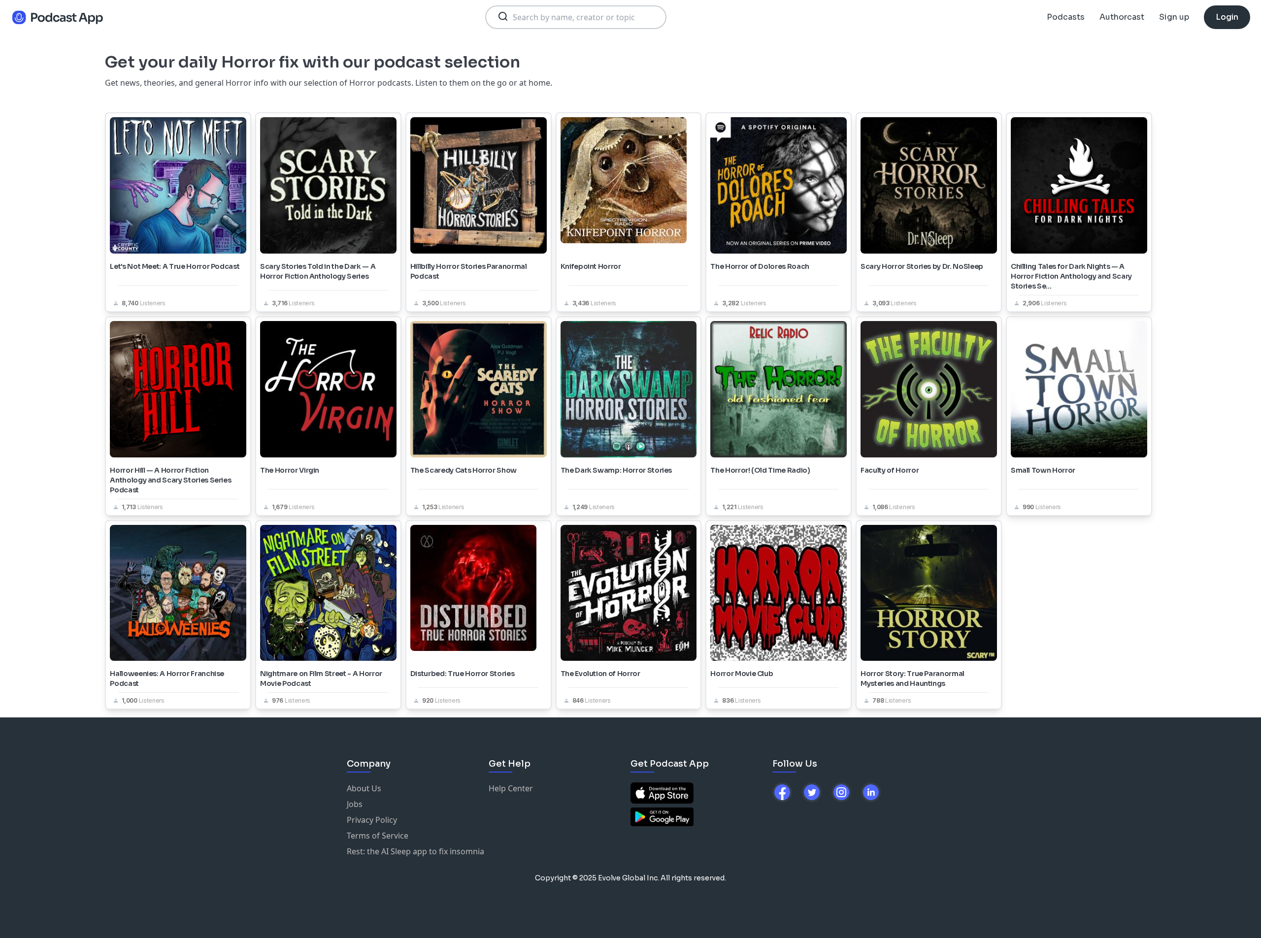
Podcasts (1066, 17)
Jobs (355, 804)
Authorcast (1121, 17)
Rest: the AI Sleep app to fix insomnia (415, 851)
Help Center (511, 788)
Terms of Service (377, 835)
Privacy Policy (372, 819)
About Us (364, 788)
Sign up (1174, 17)
